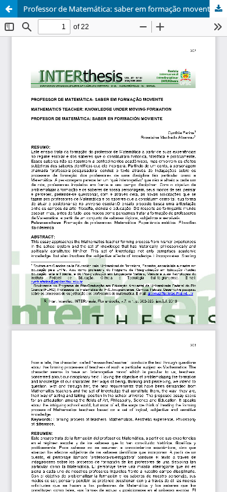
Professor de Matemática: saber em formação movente (118, 8)
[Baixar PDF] (218, 8)
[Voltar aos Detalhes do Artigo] (8, 8)
